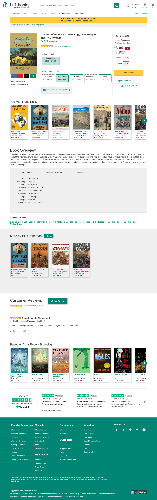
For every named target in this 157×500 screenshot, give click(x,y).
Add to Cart (129, 73)
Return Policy (65, 456)
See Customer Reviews (62, 46)
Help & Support (66, 445)
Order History (40, 467)
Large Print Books (18, 456)
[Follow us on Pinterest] (130, 430)
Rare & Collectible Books (20, 459)
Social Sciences (131, 222)
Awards (80, 172)
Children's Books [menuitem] (47, 13)
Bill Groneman (50, 41)
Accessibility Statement (106, 494)
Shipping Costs (66, 448)
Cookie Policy (74, 494)
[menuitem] (135, 5)
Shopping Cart (40, 463)
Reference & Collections (94, 222)
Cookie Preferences (88, 494)
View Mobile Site (41, 448)
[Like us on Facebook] (117, 430)
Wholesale (64, 434)
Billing (62, 452)
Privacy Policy (27, 494)
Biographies (15, 222)
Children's (15, 430)
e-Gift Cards (40, 441)
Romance (15, 452)
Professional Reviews (53, 172)
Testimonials (89, 452)
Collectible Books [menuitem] (63, 13)
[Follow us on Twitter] (123, 430)
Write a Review (58, 301)
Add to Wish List (128, 81)
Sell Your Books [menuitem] (141, 13)
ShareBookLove (41, 430)
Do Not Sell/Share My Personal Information (50, 494)
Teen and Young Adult (19, 434)
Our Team (88, 437)
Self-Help (14, 437)
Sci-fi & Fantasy (17, 448)
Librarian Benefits (42, 437)
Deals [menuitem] (35, 13)
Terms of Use (15, 494)
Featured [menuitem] (15, 13)
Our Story (88, 430)
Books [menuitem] (25, 13)
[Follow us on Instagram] (144, 430)
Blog (37, 445)
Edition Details (27, 172)
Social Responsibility (92, 441)
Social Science (115, 222)
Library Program (66, 430)
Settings (38, 460)
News (86, 448)
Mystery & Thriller (18, 445)
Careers (87, 445)
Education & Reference (34, 222)
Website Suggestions (68, 460)
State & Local (16, 224)
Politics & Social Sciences (69, 222)
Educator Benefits (42, 434)
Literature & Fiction (18, 441)
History (51, 222)
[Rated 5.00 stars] (47, 46)
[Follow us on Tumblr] (137, 430)
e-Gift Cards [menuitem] (79, 13)
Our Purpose (89, 434)
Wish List (38, 471)
